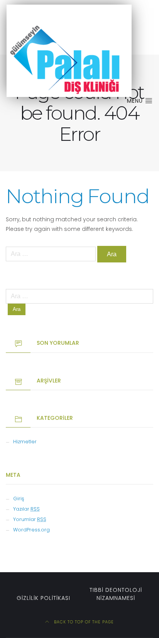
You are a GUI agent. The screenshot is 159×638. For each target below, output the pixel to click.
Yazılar (26, 509)
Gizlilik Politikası (43, 598)
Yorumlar (29, 519)
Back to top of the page (83, 622)
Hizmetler (25, 441)
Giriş (18, 498)
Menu (136, 101)
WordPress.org (31, 529)
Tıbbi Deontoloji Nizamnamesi (116, 594)
